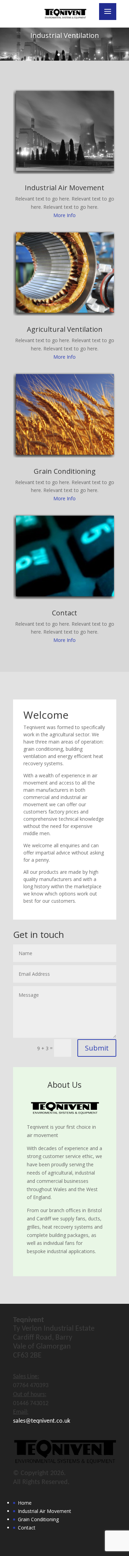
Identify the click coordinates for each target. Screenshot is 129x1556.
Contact (64, 612)
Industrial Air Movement (64, 187)
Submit (97, 1048)
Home (25, 1502)
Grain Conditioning (65, 471)
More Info (64, 215)
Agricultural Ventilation (65, 329)
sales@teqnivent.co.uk (41, 1421)
